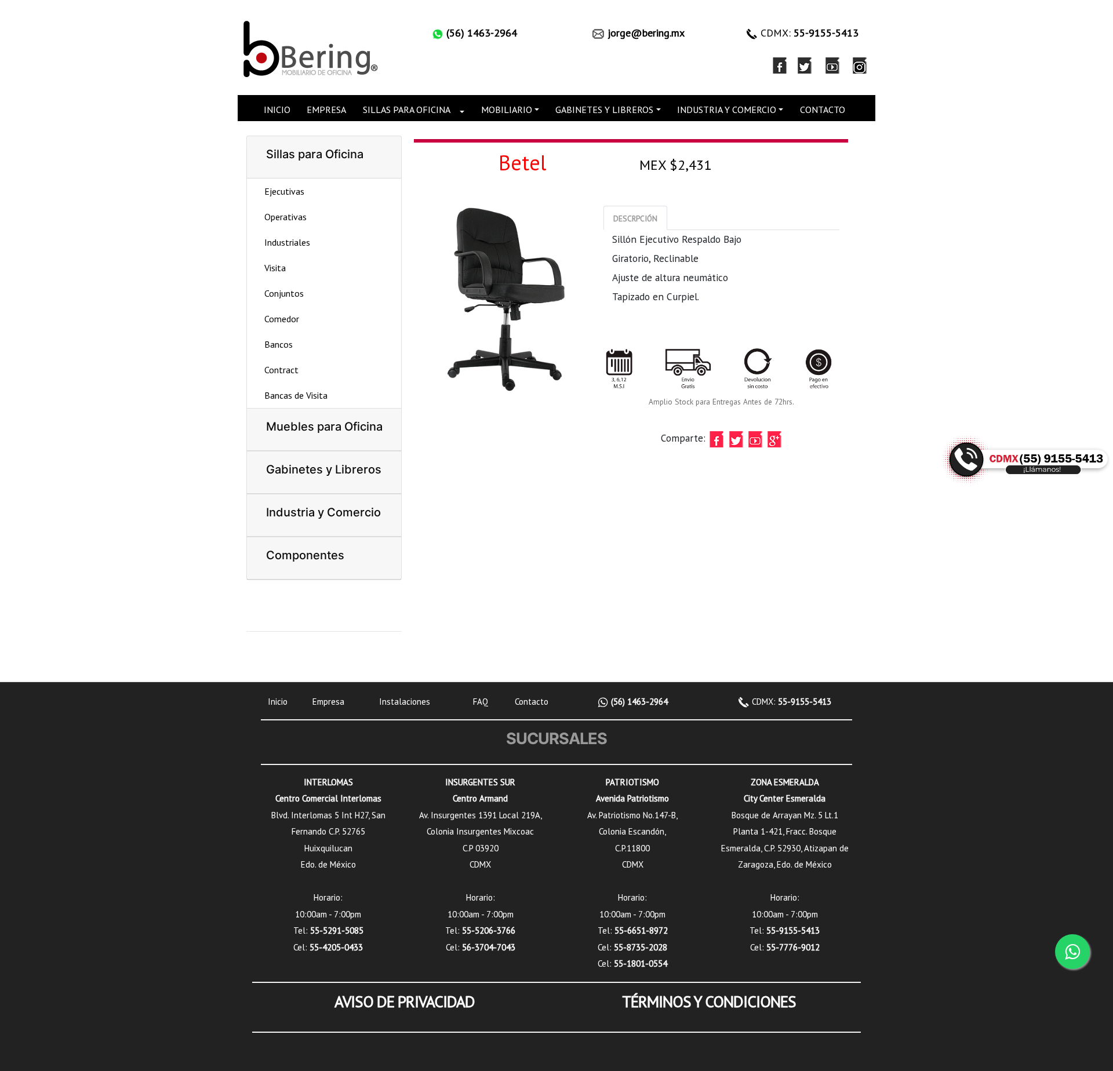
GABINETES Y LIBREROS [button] (604, 109)
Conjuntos (284, 293)
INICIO (277, 109)
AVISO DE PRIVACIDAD (404, 1001)
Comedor (281, 319)
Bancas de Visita (296, 395)
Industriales (287, 242)
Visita (275, 268)
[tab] (635, 218)
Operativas (285, 217)
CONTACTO (822, 109)
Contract (281, 370)
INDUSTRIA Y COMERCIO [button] (726, 109)
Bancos (278, 344)
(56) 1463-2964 (638, 701)
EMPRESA (326, 109)
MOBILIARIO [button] (506, 109)
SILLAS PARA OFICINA (406, 109)
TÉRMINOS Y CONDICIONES (709, 1001)
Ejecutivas (284, 191)
